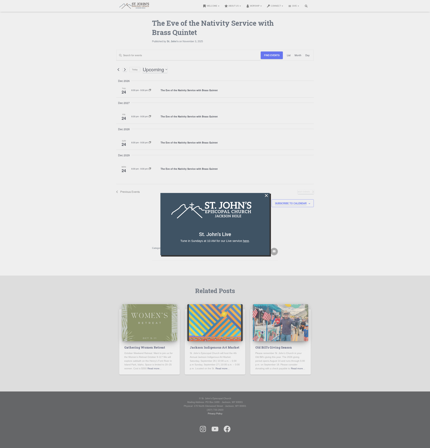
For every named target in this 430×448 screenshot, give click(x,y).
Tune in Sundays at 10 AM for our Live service (214, 240)
